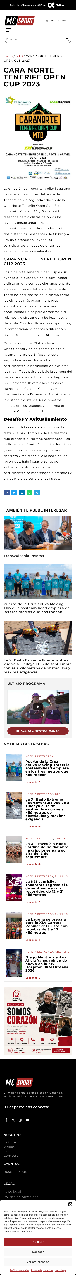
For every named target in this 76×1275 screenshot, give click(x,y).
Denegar (38, 1252)
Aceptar (38, 1241)
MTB (19, 56)
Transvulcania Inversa (24, 556)
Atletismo (62, 951)
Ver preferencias (38, 1262)
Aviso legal (60, 1270)
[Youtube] (27, 1120)
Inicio (8, 56)
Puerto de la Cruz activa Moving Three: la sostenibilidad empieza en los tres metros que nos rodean (37, 608)
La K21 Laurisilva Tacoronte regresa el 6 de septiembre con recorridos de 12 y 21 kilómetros (46, 888)
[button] (70, 1204)
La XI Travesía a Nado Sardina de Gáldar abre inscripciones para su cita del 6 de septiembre (46, 850)
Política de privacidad (42, 1270)
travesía (61, 838)
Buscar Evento (15, 1171)
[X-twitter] (13, 1120)
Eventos (10, 1151)
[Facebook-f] (6, 1120)
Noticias (10, 1142)
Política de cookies (19, 1270)
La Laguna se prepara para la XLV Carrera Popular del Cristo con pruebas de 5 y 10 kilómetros (46, 926)
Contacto (11, 1155)
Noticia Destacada (39, 756)
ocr (58, 794)
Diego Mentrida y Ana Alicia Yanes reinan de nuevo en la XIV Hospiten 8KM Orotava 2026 (46, 963)
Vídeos (9, 1147)
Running (61, 876)
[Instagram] (20, 1120)
